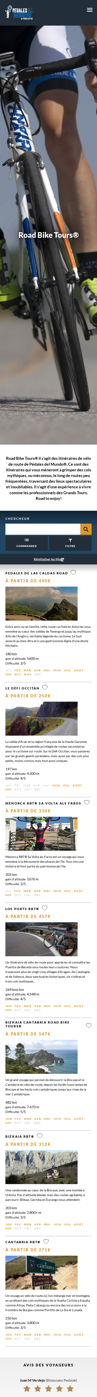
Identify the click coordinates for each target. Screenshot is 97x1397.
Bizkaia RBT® (19, 1136)
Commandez (26, 546)
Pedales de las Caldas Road (36, 573)
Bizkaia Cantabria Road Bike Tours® (37, 1024)
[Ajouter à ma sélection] (73, 572)
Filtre (70, 546)
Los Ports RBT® (22, 909)
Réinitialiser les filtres (48, 559)
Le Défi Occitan (22, 688)
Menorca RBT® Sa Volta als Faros (43, 803)
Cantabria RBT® (23, 1242)
